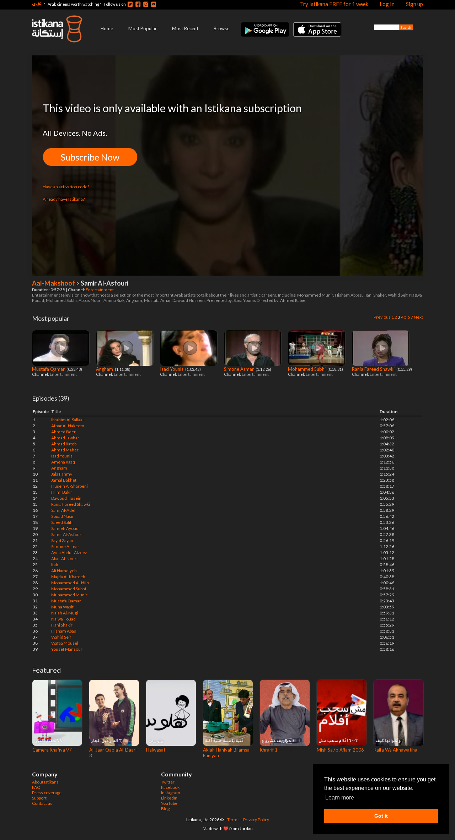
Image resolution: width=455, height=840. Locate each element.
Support (39, 798)
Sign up (414, 4)
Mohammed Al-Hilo (70, 582)
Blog (165, 808)
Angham (105, 369)
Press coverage (46, 792)
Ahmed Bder (63, 431)
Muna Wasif (62, 606)
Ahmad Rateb (63, 443)
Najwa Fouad (63, 619)
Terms (233, 819)
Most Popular (142, 28)
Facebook (170, 787)
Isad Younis (172, 369)
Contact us (42, 803)
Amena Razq (63, 462)
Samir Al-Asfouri (66, 534)
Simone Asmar (239, 369)
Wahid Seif (61, 637)
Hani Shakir (62, 625)
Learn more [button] (339, 798)
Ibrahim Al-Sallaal (67, 419)
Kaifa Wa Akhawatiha (395, 750)
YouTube (169, 803)
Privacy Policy (256, 819)
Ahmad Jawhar (65, 437)
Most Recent (185, 28)
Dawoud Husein (66, 498)
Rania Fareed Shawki (374, 369)
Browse (221, 28)
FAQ (36, 787)
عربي (36, 3)
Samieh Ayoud (65, 528)
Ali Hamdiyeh (64, 570)
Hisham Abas (63, 631)
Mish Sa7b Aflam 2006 (340, 750)
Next (418, 317)
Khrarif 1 (269, 750)
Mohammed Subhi (307, 369)
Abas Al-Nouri (64, 558)
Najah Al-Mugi (64, 613)
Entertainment (100, 289)
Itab (54, 564)
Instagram (170, 792)
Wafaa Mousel (64, 643)
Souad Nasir (62, 516)
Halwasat (155, 750)
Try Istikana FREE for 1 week (334, 4)
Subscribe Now (90, 157)
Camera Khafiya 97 (52, 750)
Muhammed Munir (69, 594)
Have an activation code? (66, 186)
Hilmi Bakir (61, 492)
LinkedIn (169, 798)
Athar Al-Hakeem (67, 425)
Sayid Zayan (62, 540)
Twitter (168, 782)
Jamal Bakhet (63, 480)
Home (107, 28)
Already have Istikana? (64, 199)
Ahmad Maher (65, 449)
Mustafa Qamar (49, 369)
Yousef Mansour (66, 649)
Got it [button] (381, 816)
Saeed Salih (62, 522)
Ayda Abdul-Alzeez (69, 552)
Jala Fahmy (61, 474)
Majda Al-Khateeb (68, 576)
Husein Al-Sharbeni (69, 486)
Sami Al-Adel (63, 510)
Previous (382, 317)
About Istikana (45, 782)
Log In (387, 4)
